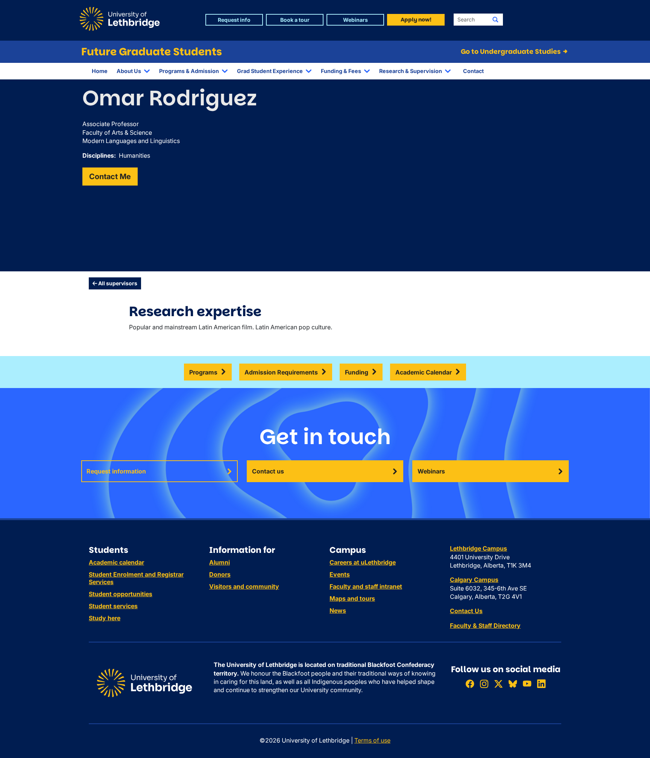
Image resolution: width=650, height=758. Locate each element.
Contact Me (110, 176)
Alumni (219, 562)
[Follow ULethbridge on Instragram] (484, 683)
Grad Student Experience (270, 71)
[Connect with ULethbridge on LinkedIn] (541, 683)
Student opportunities (120, 594)
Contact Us (466, 611)
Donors (220, 574)
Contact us (268, 471)
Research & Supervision (410, 71)
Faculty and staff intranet (366, 586)
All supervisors (117, 283)
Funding (356, 372)
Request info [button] (234, 20)
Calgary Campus (474, 579)
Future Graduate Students (151, 51)
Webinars (431, 471)
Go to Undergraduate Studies (511, 51)
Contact (473, 71)
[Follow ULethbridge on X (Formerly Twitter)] (498, 683)
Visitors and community (244, 586)
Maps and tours (352, 598)
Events (340, 574)
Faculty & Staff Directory (485, 625)
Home (100, 71)
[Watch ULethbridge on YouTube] (527, 683)
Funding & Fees (341, 71)
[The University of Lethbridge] (144, 682)
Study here (104, 618)
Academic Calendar (423, 372)
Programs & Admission (189, 71)
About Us (129, 71)
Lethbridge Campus (478, 548)
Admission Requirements (281, 372)
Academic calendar (116, 562)
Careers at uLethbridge (363, 562)
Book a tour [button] (295, 20)
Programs (203, 372)
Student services (113, 606)
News (338, 610)
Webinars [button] (355, 20)
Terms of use (372, 740)
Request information (116, 471)
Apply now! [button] (416, 19)
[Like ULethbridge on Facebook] (470, 683)
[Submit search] (495, 20)
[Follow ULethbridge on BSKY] (513, 683)
